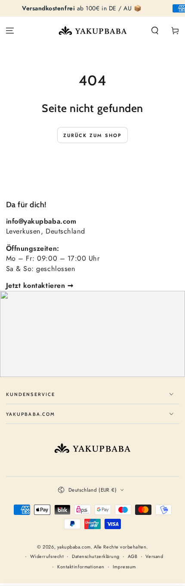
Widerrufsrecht (47, 556)
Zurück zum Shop (92, 135)
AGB (133, 556)
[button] (155, 30)
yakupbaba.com (74, 546)
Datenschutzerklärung (96, 556)
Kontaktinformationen (81, 567)
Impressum (124, 567)
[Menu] (10, 30)
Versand (154, 556)
